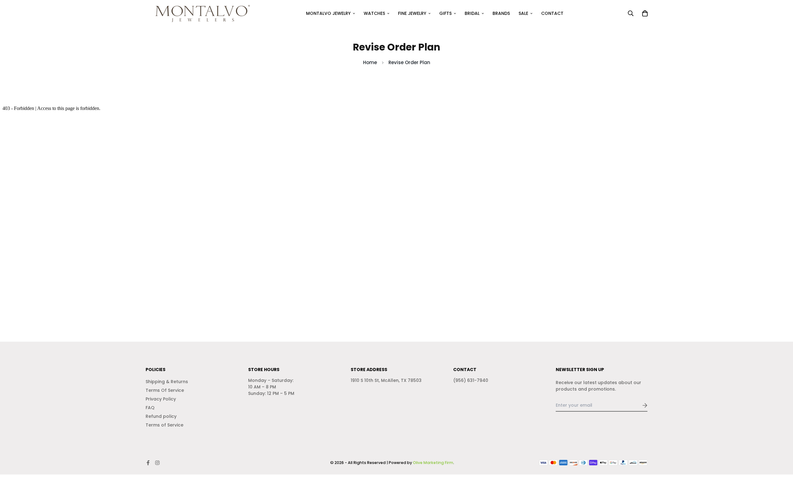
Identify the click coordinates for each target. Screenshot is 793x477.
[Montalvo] (201, 13)
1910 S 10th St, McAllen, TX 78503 (386, 380)
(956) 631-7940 (470, 380)
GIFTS (445, 13)
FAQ (150, 408)
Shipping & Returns (167, 382)
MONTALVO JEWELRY (328, 13)
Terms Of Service (165, 390)
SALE (523, 13)
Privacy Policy (161, 399)
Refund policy (161, 416)
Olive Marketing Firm (433, 462)
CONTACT (552, 13)
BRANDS (501, 13)
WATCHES (374, 13)
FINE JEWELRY (412, 13)
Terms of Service (164, 425)
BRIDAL (472, 13)
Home (370, 62)
